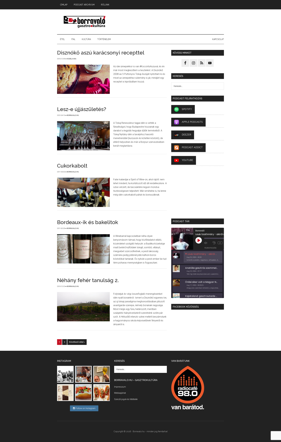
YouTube (187, 160)
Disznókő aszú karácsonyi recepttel (100, 53)
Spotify (187, 109)
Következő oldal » (77, 342)
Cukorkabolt (72, 166)
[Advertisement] (170, 21)
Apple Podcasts (192, 122)
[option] (197, 257)
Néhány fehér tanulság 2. (88, 280)
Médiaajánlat (120, 393)
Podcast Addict (192, 147)
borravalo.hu (85, 21)
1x (220, 243)
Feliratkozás (210, 248)
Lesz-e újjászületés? (81, 109)
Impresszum (120, 387)
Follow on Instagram (85, 408)
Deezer (186, 134)
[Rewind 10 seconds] (214, 242)
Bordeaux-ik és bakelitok (87, 222)
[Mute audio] (207, 242)
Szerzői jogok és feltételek (126, 399)
